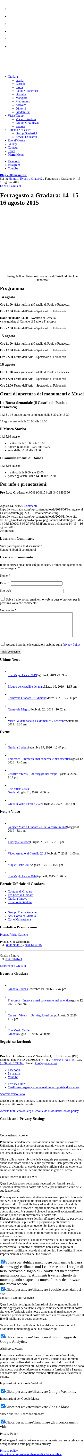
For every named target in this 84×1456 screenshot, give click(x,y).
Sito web (5, 590)
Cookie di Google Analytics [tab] (17, 1297)
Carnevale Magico (19, 709)
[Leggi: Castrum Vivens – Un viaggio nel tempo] (11, 770)
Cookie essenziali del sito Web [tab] (19, 1176)
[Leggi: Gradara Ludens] (11, 744)
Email (5, 583)
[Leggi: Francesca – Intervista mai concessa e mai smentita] (11, 755)
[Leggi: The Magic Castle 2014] (11, 872)
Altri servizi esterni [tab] (11, 1348)
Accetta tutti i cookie (12, 1111)
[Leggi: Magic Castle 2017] (11, 861)
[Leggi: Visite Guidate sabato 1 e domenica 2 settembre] (11, 717)
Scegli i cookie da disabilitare (43, 1111)
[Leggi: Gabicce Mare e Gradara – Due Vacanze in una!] (11, 823)
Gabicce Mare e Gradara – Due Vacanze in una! (37, 827)
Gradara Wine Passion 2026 (25, 803)
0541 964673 (13, 959)
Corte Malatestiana (19, 919)
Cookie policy (70, 1111)
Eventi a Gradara (10, 185)
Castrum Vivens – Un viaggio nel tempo (32, 773)
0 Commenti (29, 506)
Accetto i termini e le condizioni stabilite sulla (43, 644)
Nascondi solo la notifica (46, 1454)
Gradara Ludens (18, 747)
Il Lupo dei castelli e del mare (26, 686)
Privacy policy (9, 1450)
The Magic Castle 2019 (22, 675)
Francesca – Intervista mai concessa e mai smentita (39, 759)
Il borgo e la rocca (19, 842)
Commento (8, 610)
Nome (5, 575)
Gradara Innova (17, 898)
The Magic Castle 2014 (22, 876)
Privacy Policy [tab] (9, 1433)
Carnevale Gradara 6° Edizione (27, 698)
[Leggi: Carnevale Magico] (11, 706)
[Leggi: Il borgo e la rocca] (11, 838)
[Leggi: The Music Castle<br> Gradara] (11, 785)
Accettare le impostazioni (15, 1454)
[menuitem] (46, 7)
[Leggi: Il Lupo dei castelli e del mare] (11, 683)
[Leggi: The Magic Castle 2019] (11, 671)
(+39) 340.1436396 (12, 1063)
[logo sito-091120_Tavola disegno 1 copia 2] (29, 70)
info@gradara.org (46, 1063)
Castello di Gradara (20, 902)
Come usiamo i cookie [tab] (14, 1135)
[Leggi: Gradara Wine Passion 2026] (11, 800)
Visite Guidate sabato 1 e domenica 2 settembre (37, 720)
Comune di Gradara (20, 891)
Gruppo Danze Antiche (22, 912)
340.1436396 (33, 945)
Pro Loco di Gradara (20, 895)
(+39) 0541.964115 (63, 1059)
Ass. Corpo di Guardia (22, 916)
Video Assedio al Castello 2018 (27, 853)
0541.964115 (14, 945)
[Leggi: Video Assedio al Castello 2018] (11, 850)
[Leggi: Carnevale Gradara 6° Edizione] (11, 694)
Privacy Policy (71, 644)
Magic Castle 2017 (19, 865)
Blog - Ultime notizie (13, 175)
